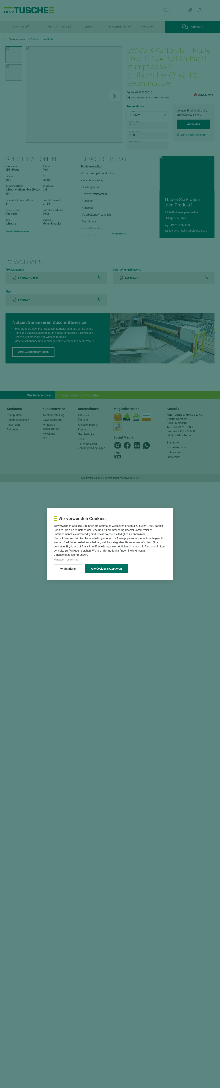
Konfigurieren (67, 568)
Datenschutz (73, 560)
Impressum (59, 560)
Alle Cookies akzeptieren (106, 568)
